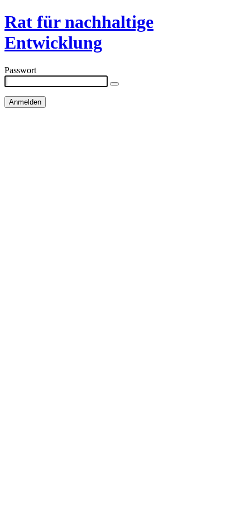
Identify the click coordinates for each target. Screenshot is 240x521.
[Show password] (114, 84)
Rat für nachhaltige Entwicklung (78, 32)
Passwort (20, 70)
